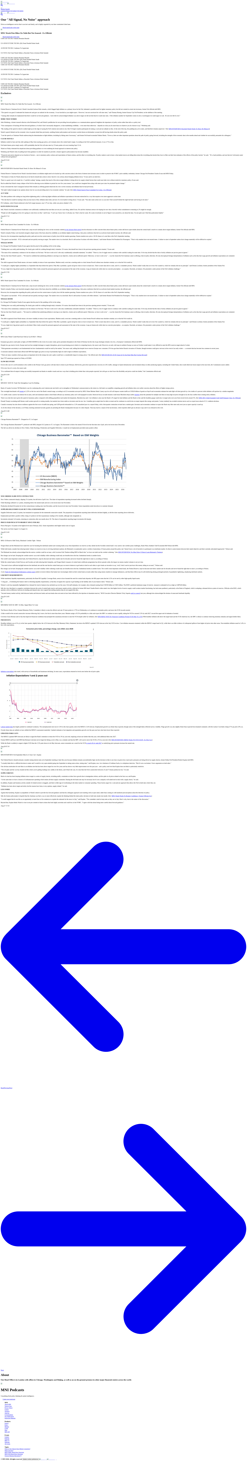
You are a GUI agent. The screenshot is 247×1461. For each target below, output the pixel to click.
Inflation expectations (7, 671)
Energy (7, 1423)
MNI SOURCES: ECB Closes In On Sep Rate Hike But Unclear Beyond (124, 355)
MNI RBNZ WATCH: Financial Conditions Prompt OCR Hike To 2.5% (120, 617)
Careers (21, 11)
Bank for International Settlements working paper (20, 572)
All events (7, 1444)
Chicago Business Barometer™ (13, 1456)
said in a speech (135, 593)
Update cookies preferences (30, 1459)
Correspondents (9, 1415)
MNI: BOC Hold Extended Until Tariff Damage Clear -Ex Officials (219, 398)
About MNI (8, 1404)
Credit (6, 1428)
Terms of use (8, 1406)
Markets (7, 1426)
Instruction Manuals (10, 1418)
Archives (7, 1411)
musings (137, 394)
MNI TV (7, 1440)
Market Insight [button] (5, 9)
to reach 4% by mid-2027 (94, 743)
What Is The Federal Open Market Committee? (17, 1449)
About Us (9, 11)
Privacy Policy (9, 1408)
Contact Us (15, 11)
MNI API (7, 1432)
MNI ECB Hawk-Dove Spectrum (14, 1454)
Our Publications (9, 1416)
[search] (2, 5)
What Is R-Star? (9, 1450)
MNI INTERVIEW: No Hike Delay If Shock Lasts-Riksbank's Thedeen (140, 552)
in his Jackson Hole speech (73, 229)
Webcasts (7, 1442)
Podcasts (7, 1438)
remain (22, 391)
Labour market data (7, 727)
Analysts (7, 1413)
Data (6, 1430)
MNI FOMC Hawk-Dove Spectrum (14, 1452)
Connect (3, 11)
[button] (123, 3)
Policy (6, 1425)
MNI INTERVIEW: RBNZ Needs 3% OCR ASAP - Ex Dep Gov (131, 740)
